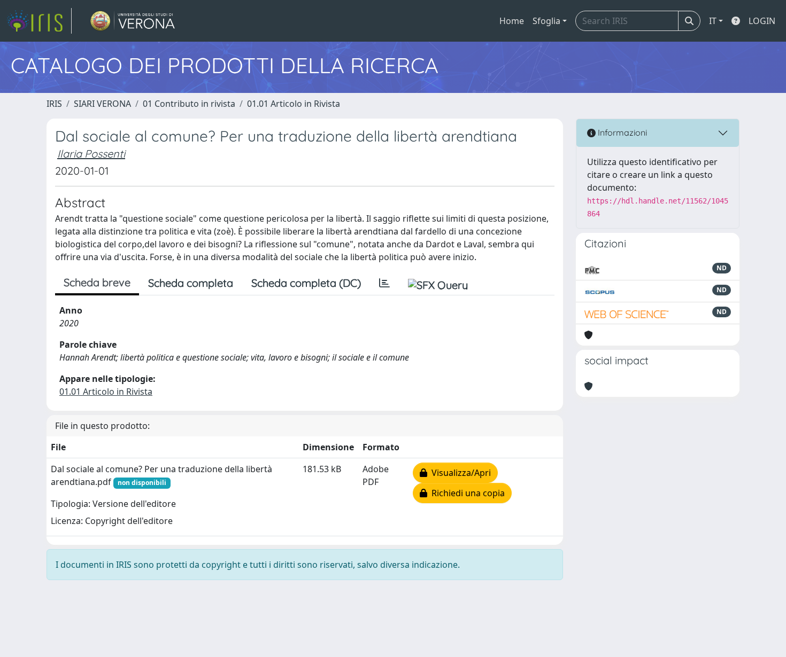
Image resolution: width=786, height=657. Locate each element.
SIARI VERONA (102, 104)
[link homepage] (39, 21)
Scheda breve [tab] (97, 282)
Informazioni (621, 132)
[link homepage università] (133, 21)
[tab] (384, 283)
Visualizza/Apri (459, 473)
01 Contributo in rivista (189, 104)
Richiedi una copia (466, 493)
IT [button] (712, 21)
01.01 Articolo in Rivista (293, 104)
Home (511, 21)
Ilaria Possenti (91, 153)
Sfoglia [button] (546, 21)
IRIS (54, 104)
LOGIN (762, 21)
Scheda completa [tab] (190, 283)
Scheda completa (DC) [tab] (306, 283)
